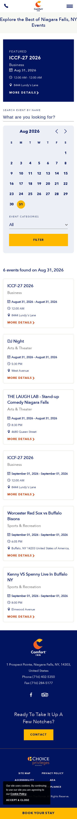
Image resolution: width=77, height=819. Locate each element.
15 (65, 173)
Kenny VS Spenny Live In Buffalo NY (37, 577)
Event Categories (24, 216)
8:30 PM (16, 425)
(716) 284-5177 (41, 683)
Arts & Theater (19, 348)
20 (48, 184)
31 (21, 204)
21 (57, 184)
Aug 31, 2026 (25, 70)
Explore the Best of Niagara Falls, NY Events (38, 22)
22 (65, 184)
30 (11, 204)
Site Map (24, 773)
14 (57, 173)
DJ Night (15, 341)
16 (11, 184)
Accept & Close (17, 800)
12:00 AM (17, 309)
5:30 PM (16, 364)
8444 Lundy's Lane (26, 85)
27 (48, 194)
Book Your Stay (38, 813)
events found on (33, 270)
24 (21, 194)
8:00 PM (16, 603)
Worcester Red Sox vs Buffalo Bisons (34, 516)
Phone (27, 677)
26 (39, 194)
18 (30, 184)
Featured (18, 52)
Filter (38, 240)
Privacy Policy (52, 773)
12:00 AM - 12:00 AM (28, 78)
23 (11, 194)
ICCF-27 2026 (25, 58)
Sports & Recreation (24, 525)
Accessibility (24, 780)
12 (39, 173)
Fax (27, 683)
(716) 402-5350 (43, 677)
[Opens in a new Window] (6, 6)
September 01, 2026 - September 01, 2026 (39, 474)
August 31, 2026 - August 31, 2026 (34, 302)
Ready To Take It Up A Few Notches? (38, 718)
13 (48, 173)
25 (30, 194)
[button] (38, 734)
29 (65, 194)
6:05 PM (16, 542)
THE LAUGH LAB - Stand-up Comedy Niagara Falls (33, 399)
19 (39, 184)
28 (57, 194)
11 (30, 173)
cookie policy (18, 794)
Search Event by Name (22, 110)
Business (16, 64)
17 (21, 184)
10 (21, 173)
